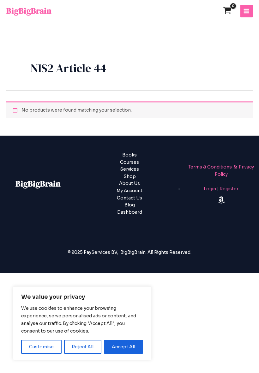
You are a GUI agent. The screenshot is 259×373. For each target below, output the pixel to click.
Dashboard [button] (129, 212)
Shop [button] (129, 176)
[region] (82, 323)
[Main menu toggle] (246, 11)
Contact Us (129, 198)
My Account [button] (129, 190)
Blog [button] (129, 205)
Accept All (123, 347)
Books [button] (129, 155)
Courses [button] (129, 162)
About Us (129, 183)
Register (229, 189)
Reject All (82, 347)
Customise (41, 347)
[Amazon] (221, 200)
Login (210, 189)
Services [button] (129, 169)
